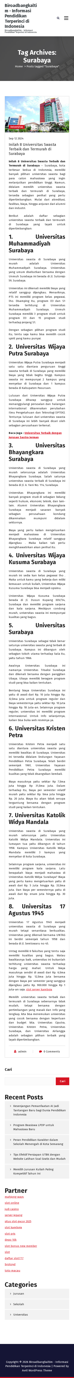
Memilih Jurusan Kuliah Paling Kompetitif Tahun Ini (33, 1171)
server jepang (13, 1215)
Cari (8, 1069)
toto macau (12, 1270)
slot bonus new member (21, 1246)
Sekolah (18, 1304)
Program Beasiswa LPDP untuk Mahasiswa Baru (33, 1127)
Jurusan (18, 1293)
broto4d (10, 1264)
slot (7, 1252)
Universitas (16, 127)
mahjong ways (14, 1196)
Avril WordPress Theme (37, 1370)
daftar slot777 (14, 1258)
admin (22, 1051)
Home (19, 66)
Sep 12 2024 (16, 138)
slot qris (10, 1233)
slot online (12, 1203)
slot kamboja (13, 1227)
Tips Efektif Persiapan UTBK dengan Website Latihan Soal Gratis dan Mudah (39, 1157)
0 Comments (52, 1051)
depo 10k (11, 1239)
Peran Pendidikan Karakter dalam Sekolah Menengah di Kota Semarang (38, 1142)
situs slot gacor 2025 (18, 1221)
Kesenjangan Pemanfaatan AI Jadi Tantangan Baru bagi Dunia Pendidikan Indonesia (39, 1110)
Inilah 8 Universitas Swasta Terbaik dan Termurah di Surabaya (32, 149)
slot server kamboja (39, 989)
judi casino (12, 1209)
